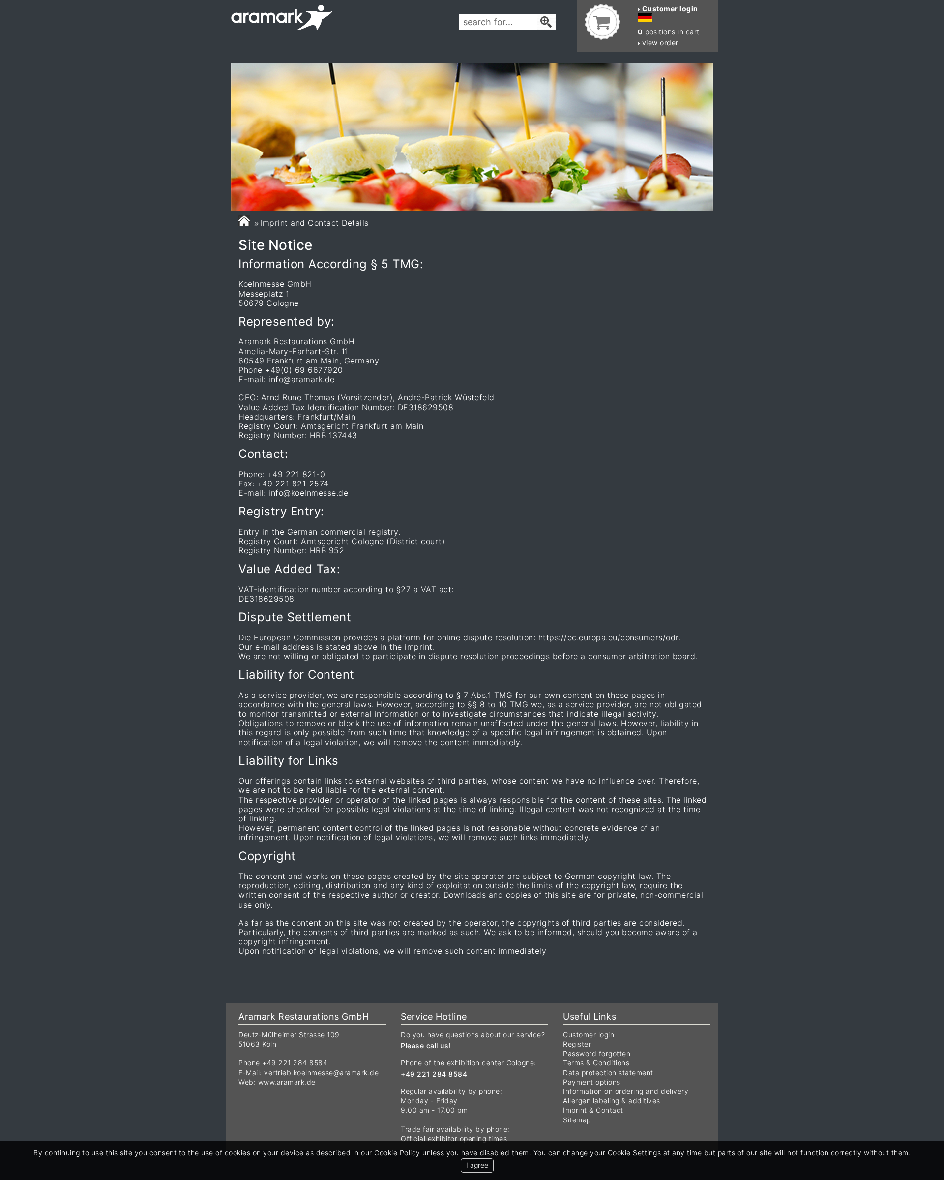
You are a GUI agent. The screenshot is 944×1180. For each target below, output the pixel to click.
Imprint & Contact (593, 1110)
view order (659, 42)
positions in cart (669, 32)
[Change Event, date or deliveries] (244, 220)
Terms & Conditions (596, 1063)
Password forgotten (596, 1053)
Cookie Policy (397, 1153)
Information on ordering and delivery (625, 1091)
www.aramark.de (287, 1082)
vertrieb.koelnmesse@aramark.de (321, 1072)
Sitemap (577, 1120)
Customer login (588, 1034)
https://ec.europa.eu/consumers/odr (608, 637)
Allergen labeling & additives (611, 1100)
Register (577, 1044)
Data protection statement (608, 1072)
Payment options (591, 1082)
